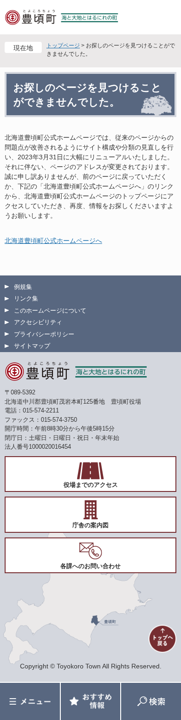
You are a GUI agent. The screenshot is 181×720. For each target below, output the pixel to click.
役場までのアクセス (91, 484)
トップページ (63, 45)
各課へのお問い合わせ (90, 566)
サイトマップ (32, 345)
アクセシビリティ (38, 322)
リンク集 (26, 298)
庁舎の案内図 (90, 525)
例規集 (23, 286)
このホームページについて (50, 310)
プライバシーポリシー (44, 334)
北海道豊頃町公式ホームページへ (53, 240)
